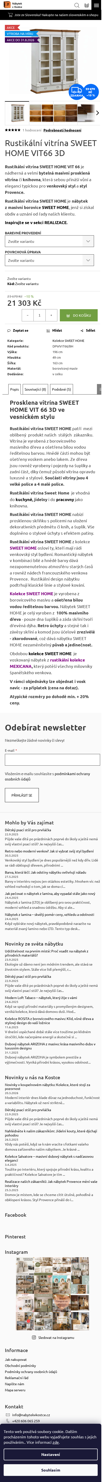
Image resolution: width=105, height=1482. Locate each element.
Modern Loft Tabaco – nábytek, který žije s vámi (41, 998)
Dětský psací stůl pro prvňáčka (28, 830)
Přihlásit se (21, 795)
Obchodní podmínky (20, 1365)
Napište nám (14, 1384)
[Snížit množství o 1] (28, 315)
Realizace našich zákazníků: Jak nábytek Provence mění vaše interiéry (51, 1183)
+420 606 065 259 (26, 1421)
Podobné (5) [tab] (61, 389)
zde (55, 1442)
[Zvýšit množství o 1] (51, 315)
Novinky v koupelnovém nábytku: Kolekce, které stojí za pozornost (47, 1087)
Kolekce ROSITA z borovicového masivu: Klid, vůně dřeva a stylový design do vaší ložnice (49, 1021)
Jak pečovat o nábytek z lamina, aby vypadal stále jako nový (50, 893)
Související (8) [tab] (35, 389)
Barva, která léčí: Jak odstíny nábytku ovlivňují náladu (45, 872)
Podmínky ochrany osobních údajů (31, 1371)
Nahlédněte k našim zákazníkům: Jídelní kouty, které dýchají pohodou (51, 1133)
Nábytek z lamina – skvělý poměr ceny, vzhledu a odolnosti (49, 914)
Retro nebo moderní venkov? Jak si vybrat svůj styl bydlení (49, 851)
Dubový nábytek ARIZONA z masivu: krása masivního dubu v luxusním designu (50, 1046)
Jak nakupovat (16, 1359)
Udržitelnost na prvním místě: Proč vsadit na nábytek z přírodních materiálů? (46, 953)
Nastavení (50, 1454)
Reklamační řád (16, 1377)
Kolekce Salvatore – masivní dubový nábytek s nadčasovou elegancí (49, 1158)
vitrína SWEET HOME (46, 166)
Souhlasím (50, 1469)
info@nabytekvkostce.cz (31, 1415)
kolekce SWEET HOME (50, 653)
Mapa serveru (15, 1390)
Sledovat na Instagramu (56, 1337)
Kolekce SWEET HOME (68, 340)
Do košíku (82, 315)
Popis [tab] (14, 389)
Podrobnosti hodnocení (62, 130)
